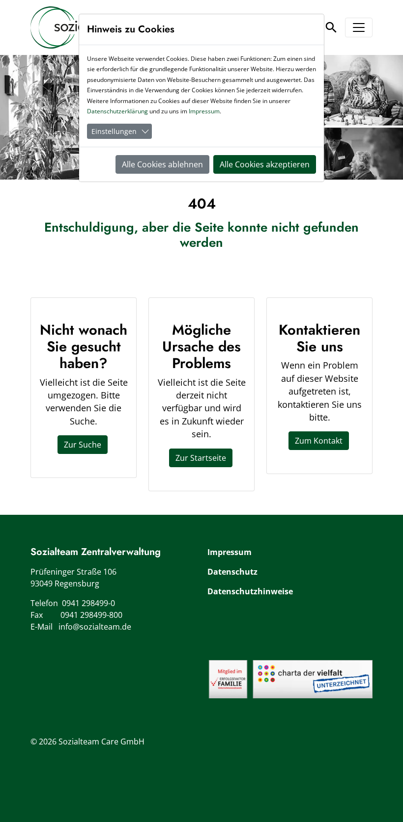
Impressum (229, 552)
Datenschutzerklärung (117, 111)
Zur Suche (82, 444)
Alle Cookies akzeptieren (265, 164)
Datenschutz (232, 571)
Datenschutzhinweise (250, 591)
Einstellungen (114, 131)
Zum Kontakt (319, 440)
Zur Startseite (200, 457)
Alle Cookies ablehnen (162, 164)
